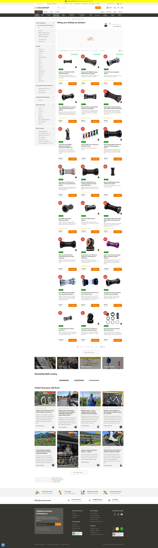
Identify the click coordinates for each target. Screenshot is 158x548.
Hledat (98, 7)
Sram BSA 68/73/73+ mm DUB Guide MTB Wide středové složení (67, 108)
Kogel (41, 63)
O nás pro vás (51, 393)
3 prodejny (115, 499)
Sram (41, 77)
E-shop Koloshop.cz (40, 3)
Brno (119, 501)
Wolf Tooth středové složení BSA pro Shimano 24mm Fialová (112, 256)
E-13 (40, 55)
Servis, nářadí (112, 15)
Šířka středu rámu (40, 104)
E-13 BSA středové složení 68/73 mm (66, 329)
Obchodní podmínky (95, 517)
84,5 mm (41, 115)
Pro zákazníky (84, 3)
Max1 (40, 65)
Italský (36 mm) (43, 92)
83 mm (41, 113)
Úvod (36, 18)
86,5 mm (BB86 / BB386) (45, 119)
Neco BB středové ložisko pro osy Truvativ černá (90, 293)
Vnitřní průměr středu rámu (42, 97)
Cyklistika (41, 18)
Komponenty (56, 15)
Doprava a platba (94, 519)
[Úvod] (42, 7)
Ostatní (75, 432)
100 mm (41, 123)
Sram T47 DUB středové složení (88, 219)
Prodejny (66, 3)
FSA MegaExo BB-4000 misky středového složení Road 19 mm (112, 220)
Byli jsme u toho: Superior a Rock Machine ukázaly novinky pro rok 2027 (112, 412)
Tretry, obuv (90, 15)
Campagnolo (42, 51)
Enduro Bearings (43, 57)
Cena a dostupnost (40, 23)
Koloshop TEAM (76, 528)
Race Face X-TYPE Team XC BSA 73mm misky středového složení (67, 184)
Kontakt (98, 3)
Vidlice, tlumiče (63, 15)
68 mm (41, 107)
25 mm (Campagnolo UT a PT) (46, 143)
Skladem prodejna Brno (43, 36)
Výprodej (102, 11)
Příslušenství (97, 15)
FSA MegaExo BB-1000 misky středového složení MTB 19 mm (113, 107)
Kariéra (74, 517)
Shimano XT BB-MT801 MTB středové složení (66, 72)
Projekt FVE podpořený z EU (97, 534)
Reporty (120, 393)
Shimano (41, 75)
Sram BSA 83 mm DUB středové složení (65, 219)
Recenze (45, 393)
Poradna (92, 393)
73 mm (41, 111)
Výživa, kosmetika (105, 15)
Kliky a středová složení (56, 18)
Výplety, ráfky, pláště (72, 15)
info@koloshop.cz (97, 499)
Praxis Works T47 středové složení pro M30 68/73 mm (89, 329)
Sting (40, 78)
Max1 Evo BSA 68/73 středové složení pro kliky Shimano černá (112, 146)
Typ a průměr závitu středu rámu (44, 85)
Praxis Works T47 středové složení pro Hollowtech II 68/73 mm (89, 256)
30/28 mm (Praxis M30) (44, 141)
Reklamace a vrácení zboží (96, 521)
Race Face (42, 73)
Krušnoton (74, 524)
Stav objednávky (76, 3)
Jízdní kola (42, 15)
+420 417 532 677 (110, 3)
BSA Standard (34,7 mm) (45, 88)
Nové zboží (108, 11)
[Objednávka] (122, 8)
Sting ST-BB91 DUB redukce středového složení (112, 183)
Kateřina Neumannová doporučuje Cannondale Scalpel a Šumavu (66, 453)
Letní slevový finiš (42, 39)
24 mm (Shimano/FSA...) (45, 133)
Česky (120, 3)
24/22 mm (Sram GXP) (44, 135)
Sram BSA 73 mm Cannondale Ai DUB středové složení (112, 293)
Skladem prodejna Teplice (44, 32)
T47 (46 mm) (42, 90)
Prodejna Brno (93, 532)
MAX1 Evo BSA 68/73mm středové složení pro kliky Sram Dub (66, 256)
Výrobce (38, 46)
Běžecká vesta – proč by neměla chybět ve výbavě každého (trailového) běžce (89, 412)
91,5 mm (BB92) (43, 121)
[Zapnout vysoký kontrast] (3, 545)
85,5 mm (41, 117)
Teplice (116, 501)
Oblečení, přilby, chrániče (82, 15)
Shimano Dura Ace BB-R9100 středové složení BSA (89, 107)
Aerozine (41, 49)
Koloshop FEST (76, 526)
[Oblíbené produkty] (118, 8)
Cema (41, 53)
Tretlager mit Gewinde (57, 480)
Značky (114, 11)
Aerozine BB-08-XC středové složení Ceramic (90, 145)
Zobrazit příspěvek (40, 425)
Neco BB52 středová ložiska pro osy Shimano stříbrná (67, 293)
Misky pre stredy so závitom (56, 477)
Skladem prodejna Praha (44, 34)
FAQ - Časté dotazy (94, 515)
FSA (40, 59)
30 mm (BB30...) (43, 139)
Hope (40, 61)
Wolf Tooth (42, 80)
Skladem (40, 30)
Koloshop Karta (92, 3)
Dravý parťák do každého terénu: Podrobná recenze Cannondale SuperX (43, 452)
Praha (113, 501)
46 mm (41, 100)
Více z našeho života (78, 472)
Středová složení (66, 18)
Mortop (41, 67)
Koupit (73, 83)
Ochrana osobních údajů (39, 544)
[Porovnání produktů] (115, 8)
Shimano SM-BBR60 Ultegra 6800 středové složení (89, 72)
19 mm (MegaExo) (43, 131)
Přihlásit (58, 524)
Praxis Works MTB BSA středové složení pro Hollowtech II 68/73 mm (66, 146)
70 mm (41, 109)
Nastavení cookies (65, 544)
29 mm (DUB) (42, 137)
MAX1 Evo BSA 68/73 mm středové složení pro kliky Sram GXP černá (88, 184)
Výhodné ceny (42, 41)
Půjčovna (120, 11)
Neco (41, 69)
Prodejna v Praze (94, 528)
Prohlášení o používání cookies (52, 544)
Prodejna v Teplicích (95, 530)
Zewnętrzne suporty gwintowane (57, 479)
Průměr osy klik (40, 128)
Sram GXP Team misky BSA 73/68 (111, 72)
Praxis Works (42, 71)
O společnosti (75, 515)
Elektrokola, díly (48, 15)
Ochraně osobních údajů (45, 529)
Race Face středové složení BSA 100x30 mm (112, 329)
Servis (70, 3)
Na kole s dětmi (120, 15)
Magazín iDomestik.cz (51, 3)
